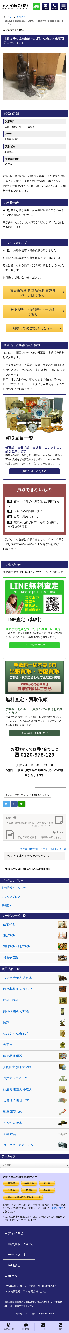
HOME (9, 17)
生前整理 (9, 924)
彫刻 (6, 1022)
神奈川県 (29, 1183)
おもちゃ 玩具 (12, 1123)
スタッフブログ (11, 896)
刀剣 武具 (9, 1134)
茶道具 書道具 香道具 (17, 1089)
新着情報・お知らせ (14, 887)
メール (43, 1329)
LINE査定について (34, 645)
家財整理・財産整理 (16, 946)
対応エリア (58, 1208)
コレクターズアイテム (18, 1145)
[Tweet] (6, 804)
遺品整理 (9, 935)
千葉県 (11, 1190)
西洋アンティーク (15, 1078)
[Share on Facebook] (14, 804)
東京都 (11, 1183)
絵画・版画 (10, 1000)
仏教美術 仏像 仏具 (16, 1033)
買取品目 (8, 969)
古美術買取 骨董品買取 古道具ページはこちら (33, 293)
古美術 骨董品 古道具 (17, 978)
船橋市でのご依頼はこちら (33, 328)
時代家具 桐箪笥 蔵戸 (17, 989)
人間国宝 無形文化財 (17, 1067)
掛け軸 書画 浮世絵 (16, 1011)
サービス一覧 (11, 915)
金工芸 (7, 1044)
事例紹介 (21, 17)
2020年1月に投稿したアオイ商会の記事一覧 (43, 849)
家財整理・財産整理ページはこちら (33, 312)
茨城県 (29, 1190)
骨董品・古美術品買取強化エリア (23, 1197)
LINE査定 (26, 1329)
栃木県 (46, 1190)
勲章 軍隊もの (12, 1111)
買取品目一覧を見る (34, 471)
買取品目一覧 (9, 1329)
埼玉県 (46, 1183)
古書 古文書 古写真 (16, 1100)
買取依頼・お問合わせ (34, 732)
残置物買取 (10, 957)
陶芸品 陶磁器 (12, 1056)
